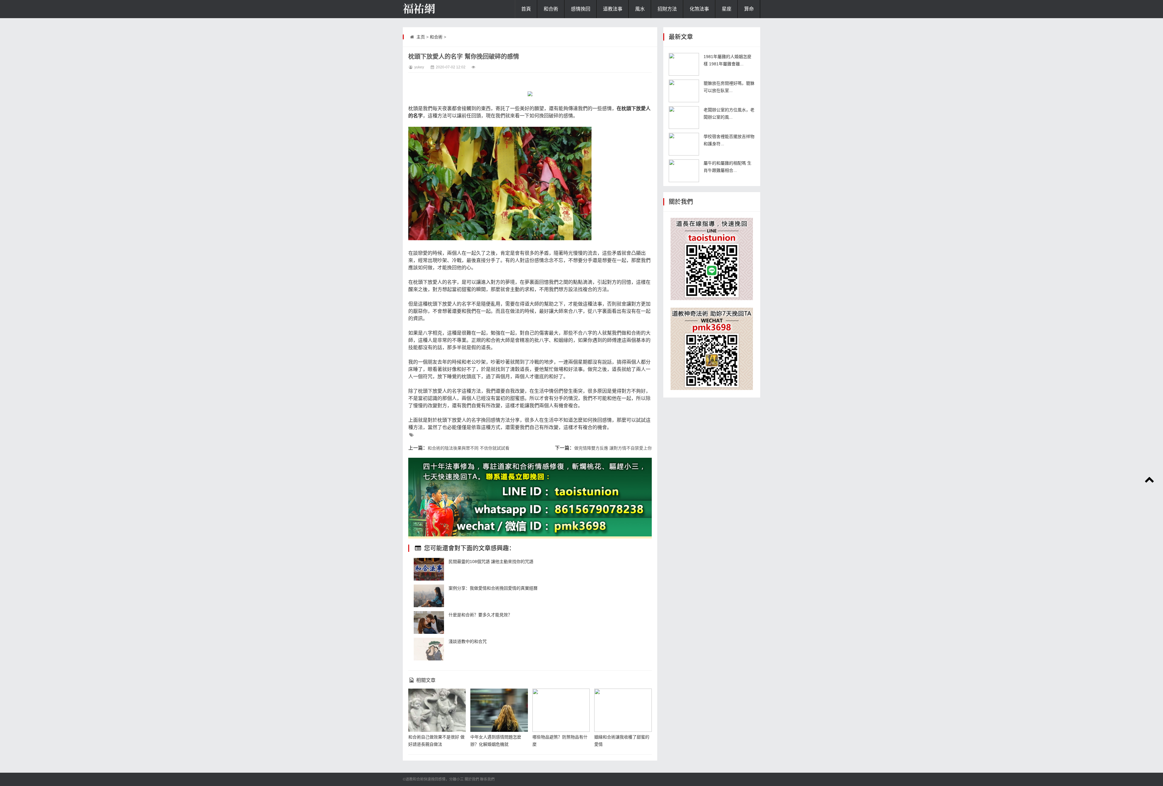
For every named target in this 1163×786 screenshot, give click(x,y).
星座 (726, 8)
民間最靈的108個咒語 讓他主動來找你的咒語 (491, 561)
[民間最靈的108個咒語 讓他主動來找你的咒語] (429, 569)
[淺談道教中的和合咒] (429, 649)
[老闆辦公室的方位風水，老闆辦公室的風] (684, 117)
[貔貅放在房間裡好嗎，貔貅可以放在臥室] (684, 91)
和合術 (551, 8)
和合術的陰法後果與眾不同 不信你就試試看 (468, 448)
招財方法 (667, 8)
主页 (420, 36)
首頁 (526, 8)
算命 (749, 8)
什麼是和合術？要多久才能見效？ (480, 614)
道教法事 (612, 8)
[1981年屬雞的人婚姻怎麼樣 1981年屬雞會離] (684, 64)
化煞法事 (699, 8)
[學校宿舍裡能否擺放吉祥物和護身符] (684, 144)
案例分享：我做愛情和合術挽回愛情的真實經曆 (493, 588)
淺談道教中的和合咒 (468, 641)
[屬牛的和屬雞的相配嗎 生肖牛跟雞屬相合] (684, 170)
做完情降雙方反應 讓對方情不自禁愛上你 (613, 448)
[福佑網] (433, 9)
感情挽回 (580, 8)
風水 (640, 8)
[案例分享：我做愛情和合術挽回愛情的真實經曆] (429, 596)
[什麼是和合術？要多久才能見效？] (429, 622)
